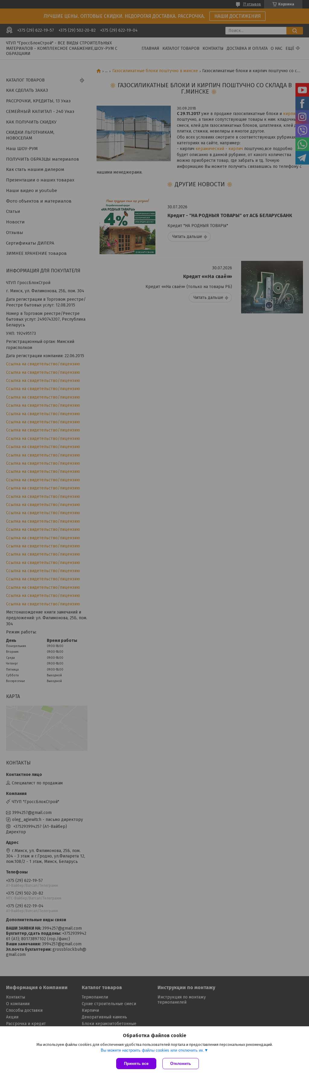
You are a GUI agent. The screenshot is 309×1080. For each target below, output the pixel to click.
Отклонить (180, 1063)
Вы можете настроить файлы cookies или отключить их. (152, 1050)
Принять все (136, 1063)
